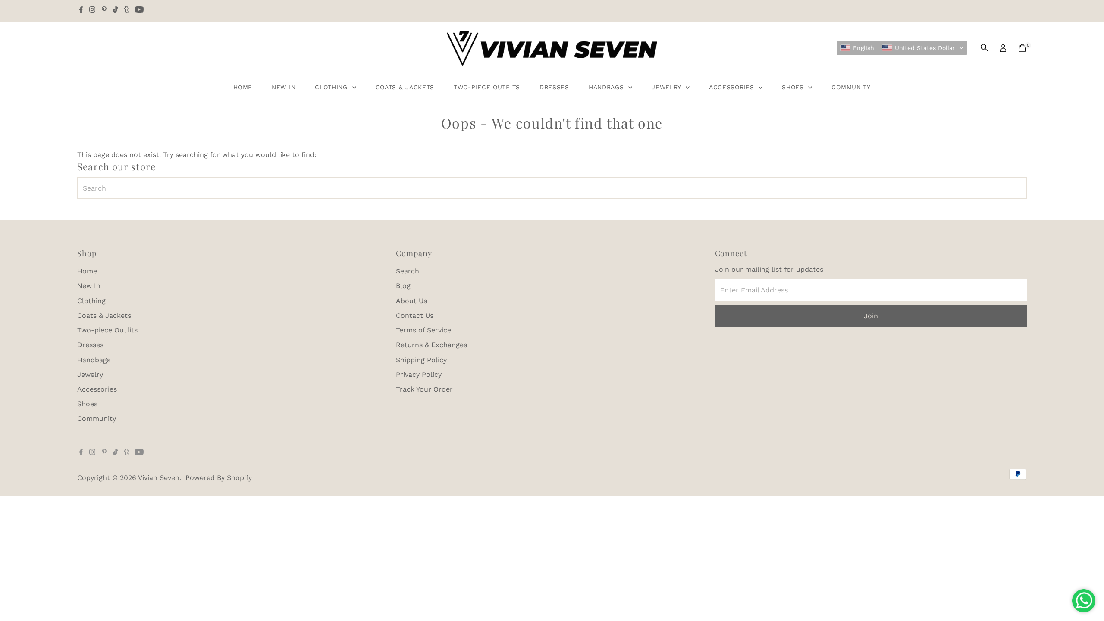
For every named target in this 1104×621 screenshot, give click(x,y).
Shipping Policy (421, 360)
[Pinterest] (104, 10)
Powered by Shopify (218, 478)
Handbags (607, 87)
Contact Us (414, 315)
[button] (902, 48)
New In (283, 87)
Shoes (794, 87)
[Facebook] (81, 10)
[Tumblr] (126, 10)
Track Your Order (424, 389)
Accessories (732, 87)
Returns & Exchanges (431, 345)
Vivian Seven (158, 478)
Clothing (332, 87)
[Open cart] (1022, 48)
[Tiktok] (115, 10)
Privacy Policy (419, 374)
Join (871, 316)
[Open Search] (984, 48)
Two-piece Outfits (487, 87)
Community (850, 87)
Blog (403, 286)
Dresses (554, 87)
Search (407, 271)
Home (242, 87)
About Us (411, 301)
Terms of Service (423, 330)
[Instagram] (92, 10)
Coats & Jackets (405, 87)
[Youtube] (139, 10)
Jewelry (668, 87)
